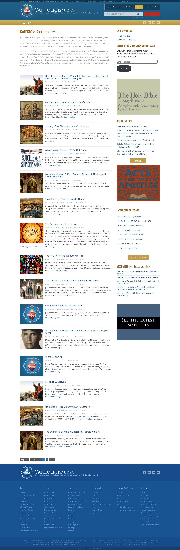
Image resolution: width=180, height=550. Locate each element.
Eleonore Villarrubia (66, 130)
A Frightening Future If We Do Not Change (66, 150)
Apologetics (72, 513)
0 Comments (74, 82)
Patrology (71, 528)
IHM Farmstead (123, 1)
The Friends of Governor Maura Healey (132, 126)
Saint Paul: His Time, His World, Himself (65, 199)
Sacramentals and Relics (28, 495)
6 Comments (81, 154)
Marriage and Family (51, 510)
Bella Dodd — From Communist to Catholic (67, 406)
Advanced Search (138, 17)
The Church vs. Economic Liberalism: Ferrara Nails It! (72, 431)
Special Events (97, 513)
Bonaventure (97, 548)
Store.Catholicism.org (50, 1)
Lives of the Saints (26, 516)
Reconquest (64, 1)
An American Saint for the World (130, 223)
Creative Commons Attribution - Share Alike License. (143, 542)
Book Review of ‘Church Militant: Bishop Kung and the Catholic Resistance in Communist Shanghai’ (77, 77)
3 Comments (76, 435)
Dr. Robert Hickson (65, 106)
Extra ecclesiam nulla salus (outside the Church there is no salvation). (126, 544)
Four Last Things (25, 513)
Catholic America (49, 504)
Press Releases (97, 510)
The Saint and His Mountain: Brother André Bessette (72, 280)
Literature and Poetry (51, 501)
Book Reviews (49, 495)
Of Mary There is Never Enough (129, 237)
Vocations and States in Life (29, 531)
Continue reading (58, 93)
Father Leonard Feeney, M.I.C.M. (72, 540)
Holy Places (120, 504)
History (70, 516)
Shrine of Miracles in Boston (128, 228)
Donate (138, 7)
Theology (71, 522)
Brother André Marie (64, 227)
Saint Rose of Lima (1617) (127, 40)
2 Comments (82, 259)
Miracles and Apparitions (28, 519)
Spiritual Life (24, 501)
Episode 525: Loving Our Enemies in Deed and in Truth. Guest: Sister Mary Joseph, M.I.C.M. (136, 288)
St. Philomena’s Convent (108, 1)
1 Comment (79, 106)
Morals (22, 492)
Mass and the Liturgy (27, 504)
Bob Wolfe (61, 360)
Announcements (97, 501)
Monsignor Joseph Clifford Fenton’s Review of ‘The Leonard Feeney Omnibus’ (75, 175)
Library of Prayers (26, 507)
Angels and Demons (26, 510)
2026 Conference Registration (129, 214)
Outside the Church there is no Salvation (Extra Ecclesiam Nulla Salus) (77, 504)
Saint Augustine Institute (89, 1)
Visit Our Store (139, 257)
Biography (95, 492)
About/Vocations (114, 7)
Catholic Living (49, 507)
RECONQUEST (122, 266)
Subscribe (124, 68)
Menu (30, 22)
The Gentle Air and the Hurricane (62, 224)
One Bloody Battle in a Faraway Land (64, 305)
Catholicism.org (63, 180)
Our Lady (120, 498)
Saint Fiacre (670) (124, 36)
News (94, 507)
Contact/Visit (127, 7)
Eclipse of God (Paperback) (127, 251)
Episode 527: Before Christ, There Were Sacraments (138, 277)
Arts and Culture (49, 492)
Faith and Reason (74, 495)
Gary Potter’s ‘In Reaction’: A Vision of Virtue (67, 102)
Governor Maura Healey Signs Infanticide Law (135, 140)
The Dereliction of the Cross (128, 242)
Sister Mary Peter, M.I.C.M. (68, 544)
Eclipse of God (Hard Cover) (128, 246)
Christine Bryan (64, 385)
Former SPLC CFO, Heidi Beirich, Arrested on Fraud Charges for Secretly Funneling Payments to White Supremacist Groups (137, 133)
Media (152, 14)
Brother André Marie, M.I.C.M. (44, 544)
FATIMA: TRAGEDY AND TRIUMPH (130, 233)
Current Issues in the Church (77, 492)
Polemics (71, 510)
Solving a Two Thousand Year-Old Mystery (67, 126)
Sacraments (24, 498)
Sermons (23, 522)
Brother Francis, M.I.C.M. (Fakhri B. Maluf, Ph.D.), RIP (65, 542)
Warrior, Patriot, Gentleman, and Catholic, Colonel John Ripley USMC (77, 331)
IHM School (75, 1)
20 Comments (82, 410)
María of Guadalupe (55, 381)
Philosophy (72, 519)
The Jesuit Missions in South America (64, 255)
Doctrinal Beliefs (150, 7)
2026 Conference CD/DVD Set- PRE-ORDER (134, 219)
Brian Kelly (62, 82)
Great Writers (49, 498)
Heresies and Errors (75, 498)
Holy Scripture (73, 525)
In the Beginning (53, 356)
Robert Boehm (64, 435)
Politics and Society (50, 513)
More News (138, 160)
